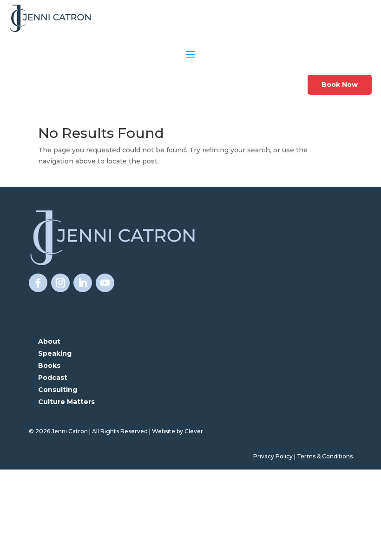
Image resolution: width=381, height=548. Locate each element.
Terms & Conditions (325, 456)
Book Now (340, 84)
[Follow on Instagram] (60, 283)
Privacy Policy (273, 456)
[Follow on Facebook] (38, 283)
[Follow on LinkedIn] (82, 283)
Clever (193, 431)
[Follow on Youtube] (105, 283)
